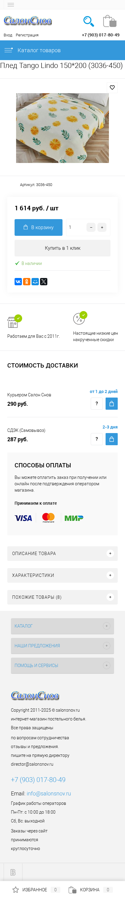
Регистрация (27, 35)
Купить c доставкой (112, 404)
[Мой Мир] (35, 281)
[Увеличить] (62, 128)
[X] (43, 281)
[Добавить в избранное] (112, 87)
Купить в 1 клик (62, 248)
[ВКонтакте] (18, 281)
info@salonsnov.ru (49, 793)
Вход (8, 35)
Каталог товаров (38, 50)
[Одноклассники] (26, 281)
